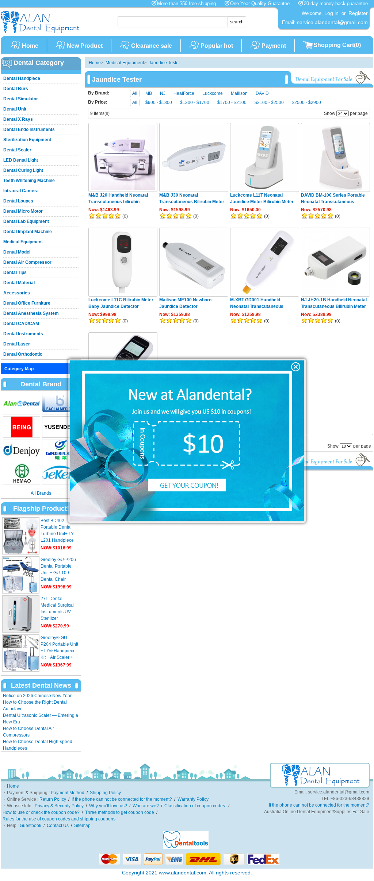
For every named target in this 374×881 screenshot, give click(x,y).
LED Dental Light (20, 160)
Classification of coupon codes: (195, 805)
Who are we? (146, 805)
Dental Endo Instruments (29, 129)
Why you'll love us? (108, 805)
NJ (162, 93)
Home (30, 46)
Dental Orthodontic (22, 354)
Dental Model (16, 252)
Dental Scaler (17, 149)
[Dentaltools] (186, 847)
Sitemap (82, 825)
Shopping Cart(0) (337, 45)
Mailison (239, 93)
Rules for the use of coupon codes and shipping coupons (59, 819)
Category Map (19, 368)
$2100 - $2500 (269, 102)
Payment (274, 46)
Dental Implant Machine (27, 231)
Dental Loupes (18, 201)
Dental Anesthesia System (31, 313)
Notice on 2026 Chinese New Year (37, 695)
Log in (331, 13)
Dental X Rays (18, 119)
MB (148, 93)
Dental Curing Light (23, 170)
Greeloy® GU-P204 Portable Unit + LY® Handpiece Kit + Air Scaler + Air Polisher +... (59, 650)
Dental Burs (15, 88)
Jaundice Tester (164, 62)
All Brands (41, 493)
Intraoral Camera (21, 190)
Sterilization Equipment (27, 139)
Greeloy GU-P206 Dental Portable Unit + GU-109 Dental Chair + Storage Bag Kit (58, 572)
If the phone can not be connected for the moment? (122, 799)
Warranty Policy (193, 799)
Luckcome (212, 93)
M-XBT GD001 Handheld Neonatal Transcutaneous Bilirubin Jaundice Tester (256, 306)
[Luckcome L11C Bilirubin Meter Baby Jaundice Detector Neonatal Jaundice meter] (123, 262)
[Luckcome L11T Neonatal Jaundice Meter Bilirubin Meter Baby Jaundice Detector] (264, 157)
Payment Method (67, 792)
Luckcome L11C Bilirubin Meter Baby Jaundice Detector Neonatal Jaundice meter (120, 306)
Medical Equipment (23, 241)
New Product (85, 46)
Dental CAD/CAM (21, 323)
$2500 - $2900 (306, 102)
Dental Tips (15, 272)
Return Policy (52, 799)
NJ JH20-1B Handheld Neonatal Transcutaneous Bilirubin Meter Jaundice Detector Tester (334, 306)
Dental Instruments (23, 333)
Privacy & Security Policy (59, 805)
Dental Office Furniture (26, 303)
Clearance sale (151, 46)
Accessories (16, 292)
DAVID (262, 93)
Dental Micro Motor (23, 211)
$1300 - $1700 (194, 102)
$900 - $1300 (158, 102)
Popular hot (217, 46)
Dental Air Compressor (27, 262)
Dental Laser (16, 344)
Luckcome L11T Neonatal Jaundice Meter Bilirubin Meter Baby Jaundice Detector (262, 202)
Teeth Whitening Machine (29, 180)
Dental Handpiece (21, 78)
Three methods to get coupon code (119, 812)
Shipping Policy (105, 792)
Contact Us (58, 825)
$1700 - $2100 (232, 102)
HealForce (183, 93)
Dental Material (19, 282)
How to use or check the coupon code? (41, 812)
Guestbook (30, 825)
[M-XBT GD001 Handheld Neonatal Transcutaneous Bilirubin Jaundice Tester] (264, 262)
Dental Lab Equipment (26, 221)
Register (358, 13)
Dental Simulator (20, 98)
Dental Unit (14, 109)
